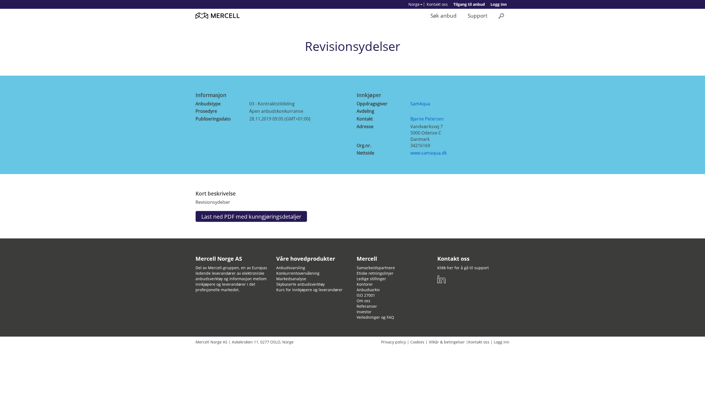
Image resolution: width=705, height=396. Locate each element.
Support (477, 15)
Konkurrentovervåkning (297, 273)
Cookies (417, 342)
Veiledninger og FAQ (375, 317)
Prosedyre (206, 111)
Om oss (363, 300)
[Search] (501, 16)
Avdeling (365, 111)
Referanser (367, 306)
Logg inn (498, 4)
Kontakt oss (437, 4)
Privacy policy (393, 342)
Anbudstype (208, 104)
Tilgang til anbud (469, 4)
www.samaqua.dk (428, 153)
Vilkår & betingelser (447, 342)
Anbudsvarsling (290, 267)
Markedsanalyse (291, 278)
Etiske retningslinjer (375, 273)
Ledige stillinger (371, 278)
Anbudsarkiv (368, 289)
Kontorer (365, 284)
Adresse (365, 126)
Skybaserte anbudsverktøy (300, 284)
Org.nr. (364, 145)
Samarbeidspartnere (376, 267)
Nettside (365, 153)
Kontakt (365, 119)
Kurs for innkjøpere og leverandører (309, 289)
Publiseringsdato (213, 119)
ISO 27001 (366, 295)
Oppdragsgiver (372, 104)
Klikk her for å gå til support (463, 267)
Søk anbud (443, 15)
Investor (364, 311)
